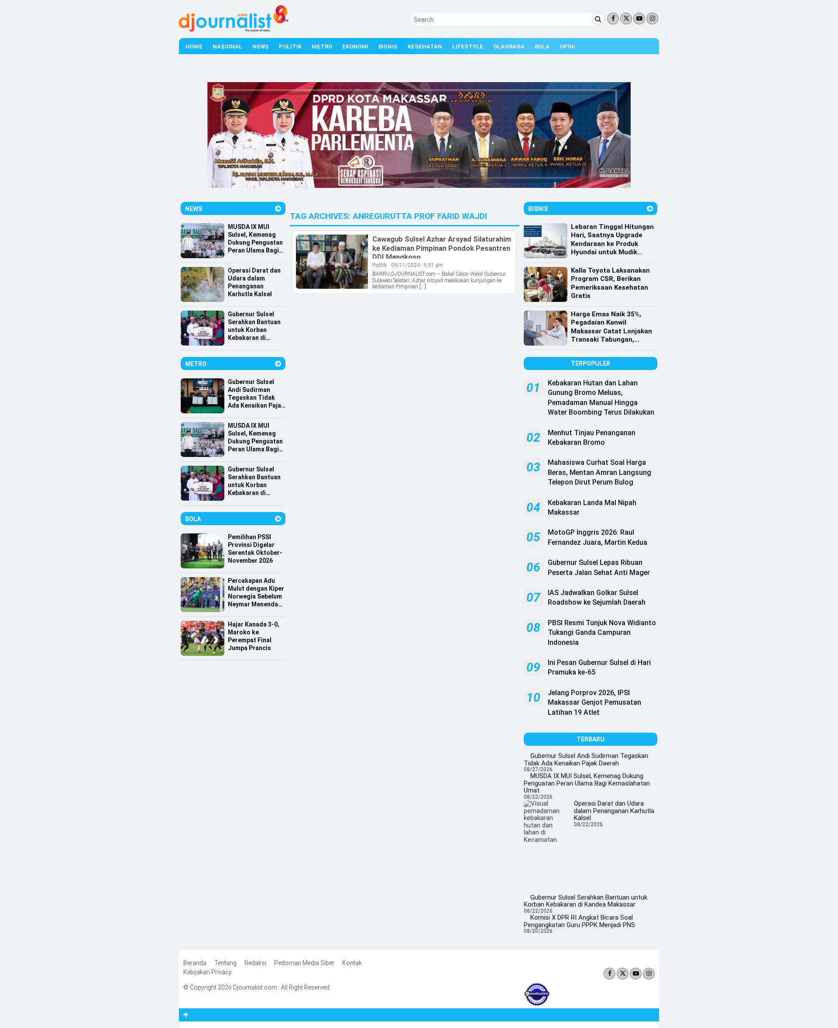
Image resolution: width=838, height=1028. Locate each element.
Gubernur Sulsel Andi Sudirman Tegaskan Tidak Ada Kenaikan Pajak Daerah (586, 759)
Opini (567, 46)
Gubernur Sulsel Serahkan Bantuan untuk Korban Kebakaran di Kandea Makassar (585, 901)
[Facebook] (613, 18)
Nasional (227, 46)
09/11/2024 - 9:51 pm (417, 265)
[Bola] (278, 519)
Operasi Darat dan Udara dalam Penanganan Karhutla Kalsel (614, 811)
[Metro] (278, 364)
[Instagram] (652, 18)
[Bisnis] (650, 208)
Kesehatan (425, 46)
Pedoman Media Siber (304, 962)
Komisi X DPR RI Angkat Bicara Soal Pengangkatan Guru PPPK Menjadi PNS (579, 921)
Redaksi (255, 962)
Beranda (194, 962)
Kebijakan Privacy (207, 972)
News (260, 46)
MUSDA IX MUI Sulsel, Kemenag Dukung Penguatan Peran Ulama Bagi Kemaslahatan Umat (587, 783)
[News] (278, 208)
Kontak (352, 962)
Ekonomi (355, 46)
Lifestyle (467, 46)
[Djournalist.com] (233, 29)
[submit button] (598, 18)
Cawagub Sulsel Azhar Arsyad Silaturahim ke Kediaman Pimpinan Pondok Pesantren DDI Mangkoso (441, 248)
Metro (322, 46)
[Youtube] (639, 18)
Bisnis (388, 46)
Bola (542, 46)
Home (194, 46)
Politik (290, 46)
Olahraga (509, 46)
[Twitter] (626, 18)
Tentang (225, 962)
